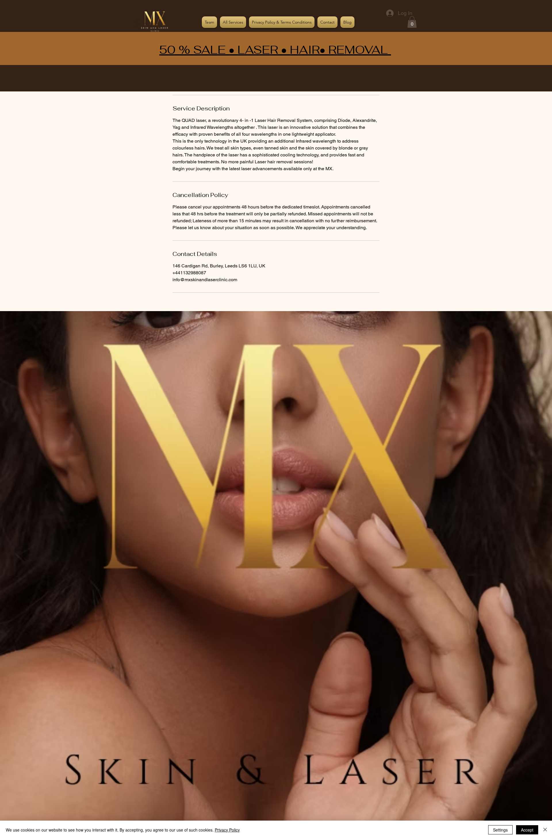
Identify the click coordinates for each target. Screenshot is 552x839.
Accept (527, 830)
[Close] (545, 829)
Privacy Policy (227, 830)
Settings (500, 830)
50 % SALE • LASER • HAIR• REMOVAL (275, 49)
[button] (412, 22)
